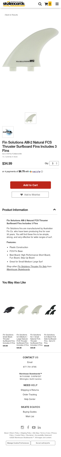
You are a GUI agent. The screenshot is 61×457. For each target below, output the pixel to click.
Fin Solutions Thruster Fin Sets (32, 266)
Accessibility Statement (43, 435)
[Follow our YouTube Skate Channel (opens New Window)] (34, 427)
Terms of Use (45, 433)
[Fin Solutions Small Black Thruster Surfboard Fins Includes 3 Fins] (9, 317)
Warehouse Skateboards (18, 269)
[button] (30, 171)
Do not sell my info (43, 443)
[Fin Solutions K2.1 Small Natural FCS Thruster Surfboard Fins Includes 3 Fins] (37, 317)
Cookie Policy (20, 435)
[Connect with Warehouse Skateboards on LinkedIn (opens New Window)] (39, 427)
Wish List (30, 416)
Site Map (36, 433)
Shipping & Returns (30, 389)
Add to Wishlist (32, 194)
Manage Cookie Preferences (18, 443)
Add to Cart (30, 185)
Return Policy (14, 433)
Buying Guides (30, 411)
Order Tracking (30, 394)
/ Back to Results (11, 14)
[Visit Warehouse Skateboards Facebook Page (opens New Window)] (28, 427)
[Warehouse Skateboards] (15, 4)
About (6, 433)
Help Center (29, 399)
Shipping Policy (26, 433)
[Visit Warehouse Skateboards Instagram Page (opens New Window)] (22, 427)
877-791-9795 (29, 366)
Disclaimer (30, 435)
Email (29, 362)
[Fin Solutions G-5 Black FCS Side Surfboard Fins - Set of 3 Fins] (50, 317)
